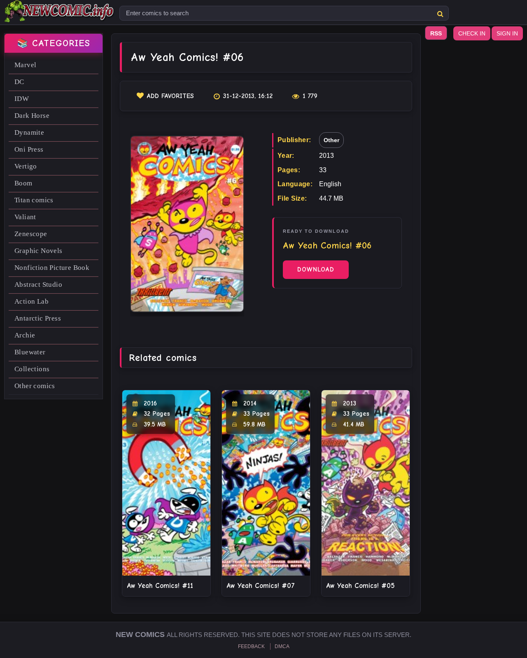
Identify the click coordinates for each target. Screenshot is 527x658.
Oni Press (29, 149)
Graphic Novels (38, 251)
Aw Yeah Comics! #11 (160, 586)
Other (331, 140)
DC (19, 82)
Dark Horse (31, 115)
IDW (21, 99)
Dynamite (29, 132)
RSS (436, 33)
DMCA (282, 646)
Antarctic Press (37, 318)
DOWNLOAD (315, 269)
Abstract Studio (38, 284)
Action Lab (31, 301)
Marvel (25, 65)
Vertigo (25, 166)
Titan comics (34, 200)
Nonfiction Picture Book (51, 268)
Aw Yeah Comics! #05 (360, 586)
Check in (471, 33)
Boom (23, 183)
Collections (31, 369)
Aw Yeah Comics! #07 (261, 586)
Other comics (34, 386)
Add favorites (170, 96)
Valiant (25, 217)
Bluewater (30, 352)
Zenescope (30, 234)
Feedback (251, 646)
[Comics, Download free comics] (59, 16)
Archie (24, 335)
